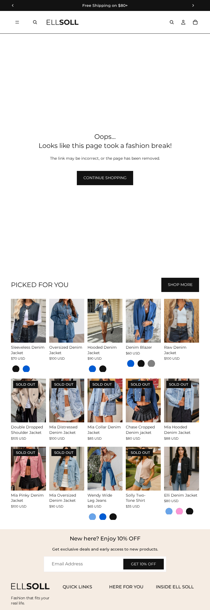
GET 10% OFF (143, 564)
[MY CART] (195, 22)
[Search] (35, 22)
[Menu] (17, 22)
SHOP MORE (180, 284)
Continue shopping (105, 177)
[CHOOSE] (37, 334)
